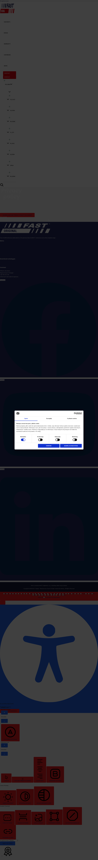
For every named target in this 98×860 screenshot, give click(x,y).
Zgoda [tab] (26, 418)
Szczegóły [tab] (49, 418)
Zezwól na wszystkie (71, 445)
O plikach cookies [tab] (72, 418)
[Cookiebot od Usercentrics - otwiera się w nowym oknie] (75, 413)
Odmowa (49, 445)
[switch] (40, 440)
